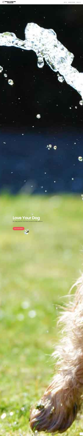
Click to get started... (18, 228)
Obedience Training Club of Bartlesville (9, 2)
